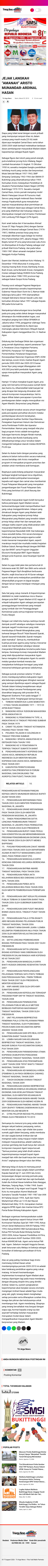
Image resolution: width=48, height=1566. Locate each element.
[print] (19, 1328)
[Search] (45, 3)
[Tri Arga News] (12, 12)
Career (33, 1543)
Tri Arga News (21, 1560)
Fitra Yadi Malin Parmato (35, 1560)
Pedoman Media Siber (19, 1540)
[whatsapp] (14, 1328)
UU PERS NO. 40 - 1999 (20, 1543)
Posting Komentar (12, 1375)
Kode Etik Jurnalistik (37, 1540)
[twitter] (9, 1328)
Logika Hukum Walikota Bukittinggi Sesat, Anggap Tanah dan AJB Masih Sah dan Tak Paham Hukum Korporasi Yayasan (32, 1492)
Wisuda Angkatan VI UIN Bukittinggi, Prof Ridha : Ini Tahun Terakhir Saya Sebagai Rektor (32, 1504)
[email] (24, 1328)
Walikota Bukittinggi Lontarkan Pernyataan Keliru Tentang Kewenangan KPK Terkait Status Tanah (31, 1479)
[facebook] (4, 1328)
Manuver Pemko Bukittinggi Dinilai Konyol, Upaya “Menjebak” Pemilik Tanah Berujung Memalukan (32, 1454)
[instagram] (3, 2)
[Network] (32, 10)
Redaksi (6, 1540)
